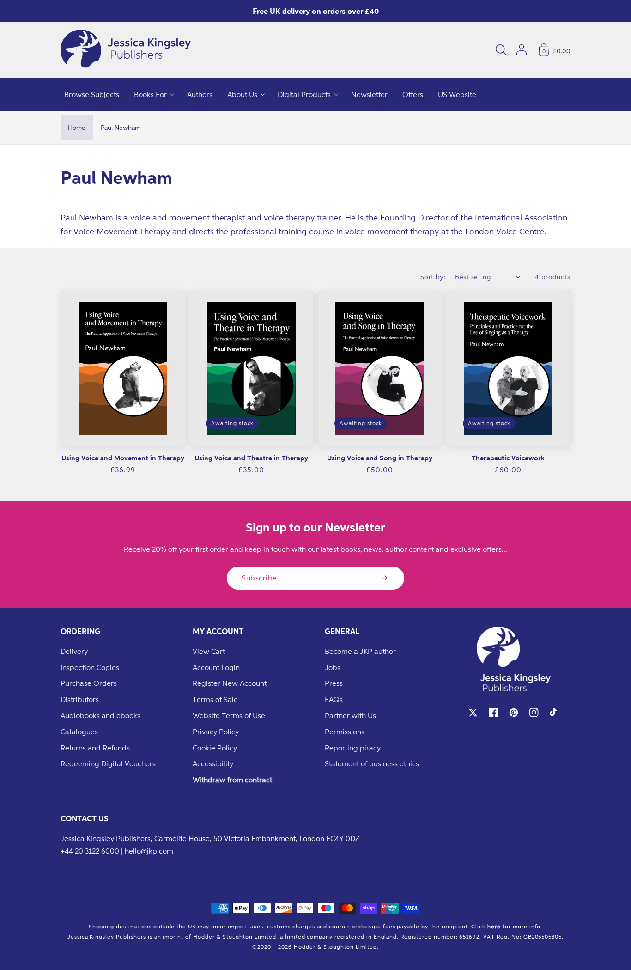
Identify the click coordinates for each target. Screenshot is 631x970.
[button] (501, 50)
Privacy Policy (216, 731)
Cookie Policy (215, 748)
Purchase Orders (89, 683)
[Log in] (521, 49)
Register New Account (230, 683)
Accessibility (213, 763)
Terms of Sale (215, 699)
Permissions (344, 731)
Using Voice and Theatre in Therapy (251, 458)
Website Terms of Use (229, 715)
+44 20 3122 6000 (90, 851)
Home (76, 127)
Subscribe (259, 577)
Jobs (332, 667)
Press (334, 683)
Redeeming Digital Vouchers (108, 763)
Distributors (80, 699)
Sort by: (433, 277)
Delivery (74, 651)
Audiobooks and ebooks (100, 715)
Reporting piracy (353, 748)
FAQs (334, 699)
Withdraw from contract (232, 779)
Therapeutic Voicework (508, 458)
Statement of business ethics (372, 763)
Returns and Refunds (95, 748)
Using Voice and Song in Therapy (379, 458)
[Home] (126, 50)
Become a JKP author (360, 651)
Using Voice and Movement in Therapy (122, 458)
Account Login (216, 667)
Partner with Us (350, 715)
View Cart (209, 651)
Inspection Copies (90, 667)
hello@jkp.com (149, 851)
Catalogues (79, 731)
